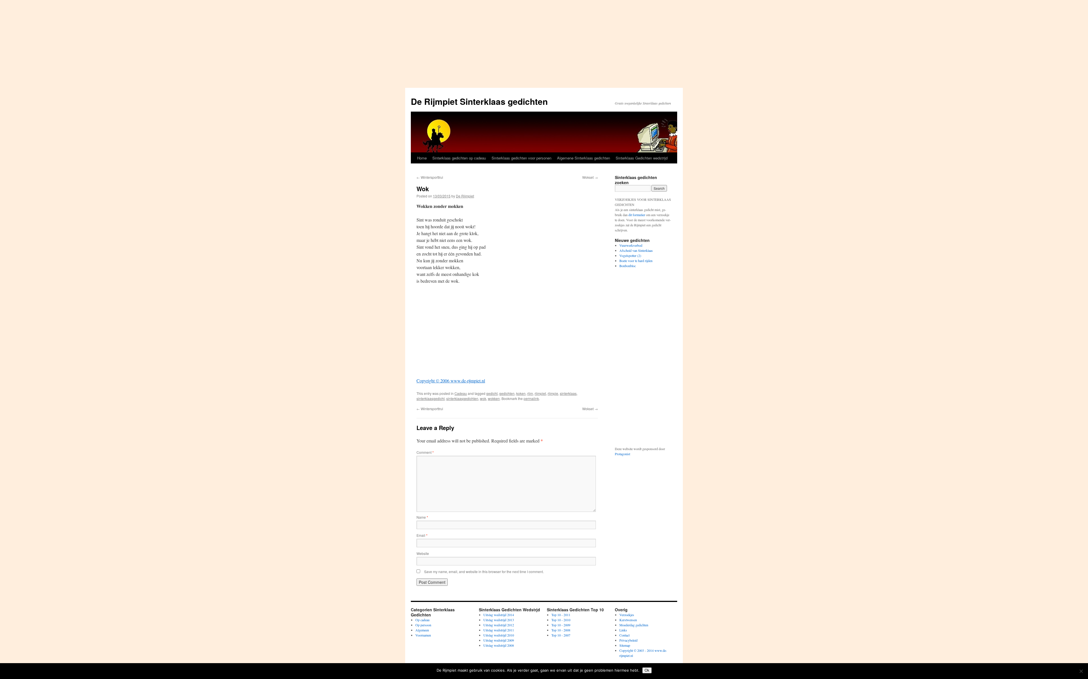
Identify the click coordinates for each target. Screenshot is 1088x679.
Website (422, 553)
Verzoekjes (626, 614)
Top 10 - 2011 (560, 614)
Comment (425, 452)
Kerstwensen (628, 620)
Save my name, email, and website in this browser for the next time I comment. (484, 571)
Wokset (590, 177)
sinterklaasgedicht (430, 398)
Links (623, 630)
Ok (647, 670)
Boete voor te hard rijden (636, 260)
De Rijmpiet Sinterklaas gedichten (479, 101)
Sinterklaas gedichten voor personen (521, 158)
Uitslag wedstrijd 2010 (498, 635)
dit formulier (636, 214)
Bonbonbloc (627, 265)
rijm (530, 393)
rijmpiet (540, 393)
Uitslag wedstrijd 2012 (498, 625)
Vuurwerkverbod (630, 245)
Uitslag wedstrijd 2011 (498, 630)
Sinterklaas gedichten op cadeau (459, 158)
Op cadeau (422, 620)
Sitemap (624, 645)
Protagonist (622, 454)
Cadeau (460, 393)
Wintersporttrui (429, 177)
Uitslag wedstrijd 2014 (498, 614)
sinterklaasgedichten (462, 398)
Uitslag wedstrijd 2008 (498, 645)
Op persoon (423, 625)
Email (422, 535)
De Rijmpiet (465, 195)
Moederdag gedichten (633, 625)
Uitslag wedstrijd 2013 (498, 620)
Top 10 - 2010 (560, 620)
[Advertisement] (544, 42)
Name (422, 517)
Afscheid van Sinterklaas (636, 250)
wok (483, 398)
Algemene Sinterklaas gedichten (583, 158)
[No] (1081, 671)
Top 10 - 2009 (560, 625)
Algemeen (422, 630)
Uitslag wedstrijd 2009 (498, 640)
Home (422, 158)
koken (521, 393)
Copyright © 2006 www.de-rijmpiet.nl (450, 381)
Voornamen (423, 635)
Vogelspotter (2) (630, 255)
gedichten (507, 393)
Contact (624, 635)
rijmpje (553, 393)
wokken (494, 398)
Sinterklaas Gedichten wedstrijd (642, 158)
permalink (531, 398)
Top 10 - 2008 (560, 630)
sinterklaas (568, 393)
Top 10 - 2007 (560, 635)
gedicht (492, 393)
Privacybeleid (628, 640)
